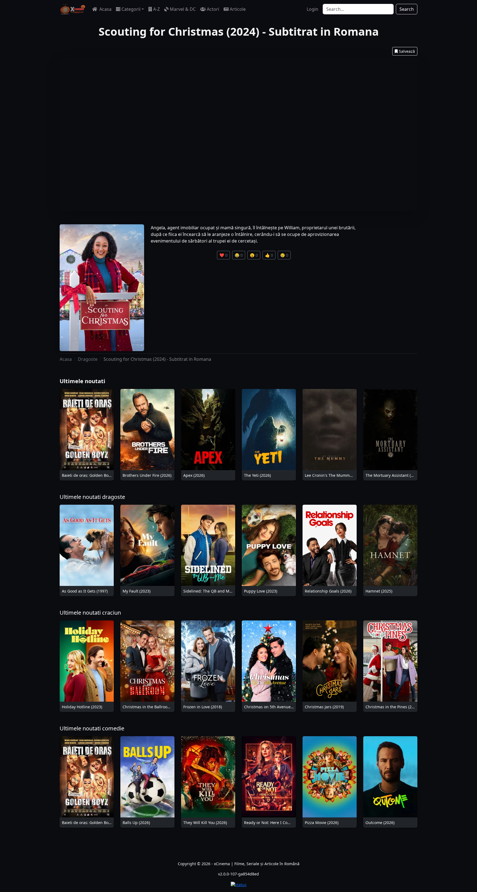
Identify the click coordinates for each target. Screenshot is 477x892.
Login (312, 9)
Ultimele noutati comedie (92, 728)
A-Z (156, 9)
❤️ (223, 255)
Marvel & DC (183, 9)
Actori (213, 9)
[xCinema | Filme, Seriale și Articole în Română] (73, 9)
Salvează (407, 51)
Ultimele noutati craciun (90, 612)
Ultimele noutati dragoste (92, 497)
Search (406, 9)
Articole (238, 9)
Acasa (105, 9)
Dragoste (87, 359)
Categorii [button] (131, 9)
